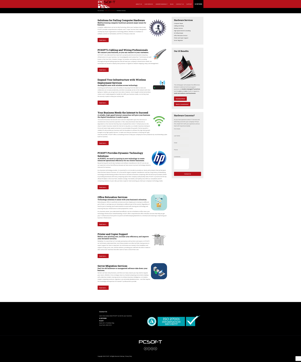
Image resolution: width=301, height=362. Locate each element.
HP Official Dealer (178, 33)
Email (175, 142)
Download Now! (180, 98)
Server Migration (178, 40)
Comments (177, 156)
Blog (171, 4)
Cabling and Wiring (179, 26)
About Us (139, 4)
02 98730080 (198, 4)
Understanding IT (162, 4)
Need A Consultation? (182, 104)
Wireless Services (178, 28)
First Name (177, 129)
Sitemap (122, 356)
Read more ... (103, 40)
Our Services (149, 4)
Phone (176, 149)
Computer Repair (178, 23)
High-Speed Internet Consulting (182, 30)
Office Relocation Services (180, 35)
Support (189, 4)
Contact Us (180, 4)
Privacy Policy (128, 356)
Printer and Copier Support (181, 38)
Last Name (177, 136)
